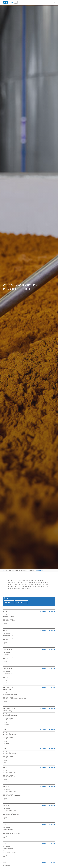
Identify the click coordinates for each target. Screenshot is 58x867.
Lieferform (8, 602)
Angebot (53, 611)
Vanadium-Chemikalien (26, 570)
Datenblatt (44, 611)
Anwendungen (20, 602)
